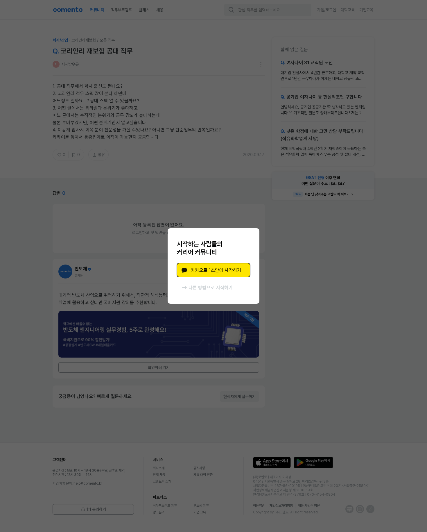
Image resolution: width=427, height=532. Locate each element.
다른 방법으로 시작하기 (211, 287)
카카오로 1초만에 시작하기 (216, 270)
